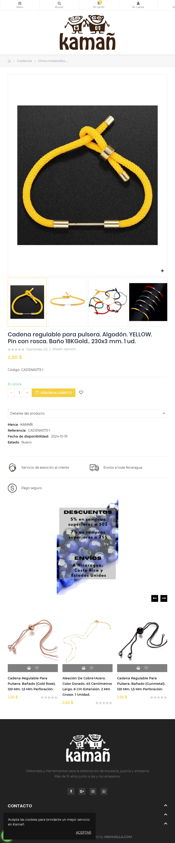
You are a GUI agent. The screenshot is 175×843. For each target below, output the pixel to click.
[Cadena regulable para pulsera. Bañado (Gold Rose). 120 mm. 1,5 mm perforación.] (33, 640)
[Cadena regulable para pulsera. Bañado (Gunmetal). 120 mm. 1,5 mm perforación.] (142, 640)
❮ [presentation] (154, 598)
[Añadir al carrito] (29, 668)
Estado (13, 442)
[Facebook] (71, 791)
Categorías (20, 5)
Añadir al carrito (56, 392)
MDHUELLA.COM (118, 837)
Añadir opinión (64, 349)
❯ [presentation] (163, 598)
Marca (13, 425)
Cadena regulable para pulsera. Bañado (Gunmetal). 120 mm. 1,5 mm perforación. (141, 683)
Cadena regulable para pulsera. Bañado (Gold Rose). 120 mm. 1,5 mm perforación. (32, 683)
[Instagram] (93, 791)
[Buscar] (59, 5)
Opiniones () (37, 349)
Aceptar (83, 832)
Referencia (17, 430)
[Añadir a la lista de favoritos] (81, 392)
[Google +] (82, 791)
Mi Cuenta (138, 5)
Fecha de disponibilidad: (28, 436)
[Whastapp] (103, 791)
